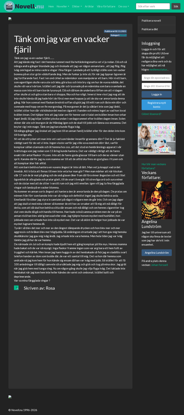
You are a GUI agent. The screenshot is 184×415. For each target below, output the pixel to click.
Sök (176, 6)
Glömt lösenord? (151, 113)
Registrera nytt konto (157, 104)
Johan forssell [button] (159, 264)
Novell (123, 35)
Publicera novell (151, 20)
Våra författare (106, 6)
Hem (51, 6)
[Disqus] (70, 337)
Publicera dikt (150, 29)
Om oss (122, 6)
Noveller (62, 6)
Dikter (76, 6)
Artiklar (89, 6)
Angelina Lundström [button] (157, 252)
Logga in (156, 94)
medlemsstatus (158, 69)
